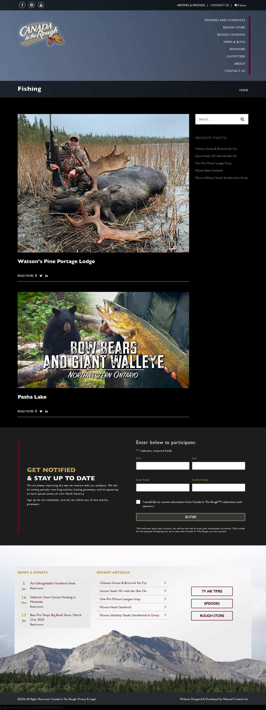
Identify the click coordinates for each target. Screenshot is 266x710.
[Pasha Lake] (103, 339)
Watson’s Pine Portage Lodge (56, 261)
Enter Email (142, 479)
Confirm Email (200, 479)
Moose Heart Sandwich (209, 170)
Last (194, 458)
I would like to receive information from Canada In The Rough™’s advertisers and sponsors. (192, 504)
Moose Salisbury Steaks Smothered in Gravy (221, 177)
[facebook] (22, 5)
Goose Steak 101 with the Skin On (216, 156)
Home (243, 90)
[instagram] (31, 5)
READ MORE (26, 275)
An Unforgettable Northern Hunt (52, 583)
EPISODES (212, 603)
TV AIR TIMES (212, 591)
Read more (36, 588)
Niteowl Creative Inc (235, 699)
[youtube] (41, 5)
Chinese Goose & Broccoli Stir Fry (216, 148)
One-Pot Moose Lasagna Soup (213, 163)
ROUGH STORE (212, 616)
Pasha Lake (32, 397)
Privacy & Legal (87, 699)
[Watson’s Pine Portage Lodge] (103, 182)
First (138, 458)
